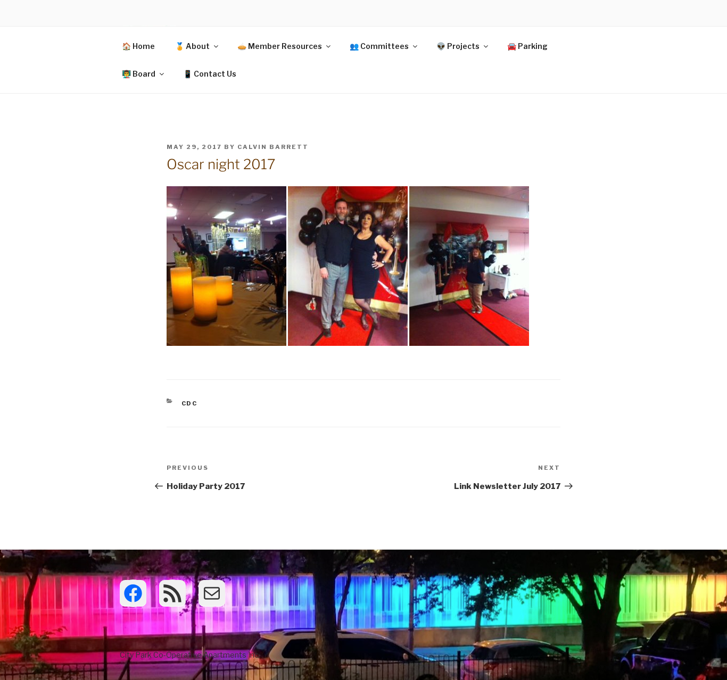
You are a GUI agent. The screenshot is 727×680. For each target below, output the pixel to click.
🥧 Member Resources (279, 46)
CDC (189, 403)
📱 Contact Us (209, 73)
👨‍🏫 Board (138, 73)
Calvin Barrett (273, 147)
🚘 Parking (527, 46)
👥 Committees (379, 46)
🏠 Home (138, 46)
